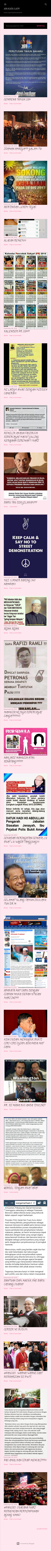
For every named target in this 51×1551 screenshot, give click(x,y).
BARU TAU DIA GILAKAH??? (20, 503)
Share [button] (6, 103)
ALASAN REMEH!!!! (15, 241)
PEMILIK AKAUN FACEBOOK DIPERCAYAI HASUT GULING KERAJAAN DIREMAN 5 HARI (21, 437)
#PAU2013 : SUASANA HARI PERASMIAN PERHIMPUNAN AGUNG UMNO (21, 1511)
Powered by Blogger (27, 1543)
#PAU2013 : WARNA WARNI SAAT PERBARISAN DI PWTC (23, 1375)
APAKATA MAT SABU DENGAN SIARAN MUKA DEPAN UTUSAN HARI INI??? (22, 994)
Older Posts (42, 1529)
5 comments (13, 1192)
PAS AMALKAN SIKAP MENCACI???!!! (25, 1460)
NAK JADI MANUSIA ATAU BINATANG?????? (19, 760)
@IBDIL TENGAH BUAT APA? (21, 1188)
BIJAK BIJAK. (11, 629)
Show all (41, 26)
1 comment (13, 506)
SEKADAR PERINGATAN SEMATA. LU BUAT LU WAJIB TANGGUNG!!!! (25, 840)
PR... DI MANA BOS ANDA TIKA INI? (24, 1105)
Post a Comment (15, 103)
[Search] (45, 3)
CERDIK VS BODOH (15, 1330)
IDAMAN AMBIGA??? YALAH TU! (23, 149)
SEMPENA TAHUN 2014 (17, 100)
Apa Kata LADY (12, 8)
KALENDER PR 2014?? (16, 332)
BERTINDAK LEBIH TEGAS (20, 207)
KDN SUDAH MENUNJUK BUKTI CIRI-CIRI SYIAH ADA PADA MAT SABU (24, 1043)
